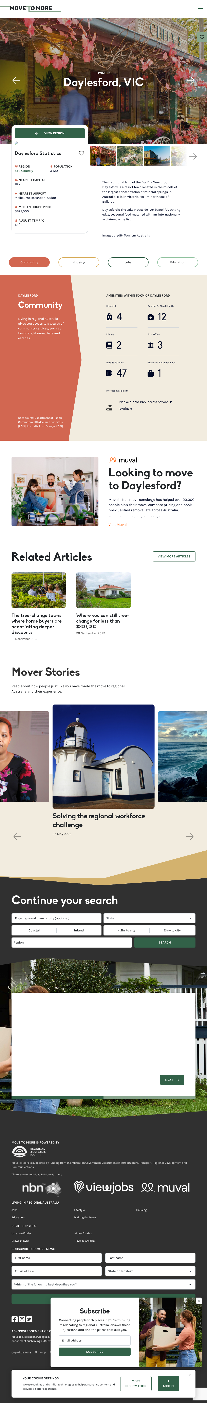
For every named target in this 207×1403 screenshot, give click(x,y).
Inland (79, 930)
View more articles (174, 556)
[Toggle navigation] (200, 9)
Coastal (34, 930)
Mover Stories (83, 1233)
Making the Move (85, 1217)
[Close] (190, 1374)
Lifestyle (79, 1210)
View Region (53, 133)
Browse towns (20, 1241)
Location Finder (21, 1233)
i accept (168, 1383)
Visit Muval (118, 524)
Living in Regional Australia (35, 1202)
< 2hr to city (126, 930)
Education (177, 262)
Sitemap (40, 1352)
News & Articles (84, 1241)
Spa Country (24, 171)
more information (136, 1383)
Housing (79, 262)
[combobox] (56, 918)
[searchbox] (41, 942)
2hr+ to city (172, 930)
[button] (16, 80)
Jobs (128, 262)
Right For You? (24, 1226)
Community (29, 262)
